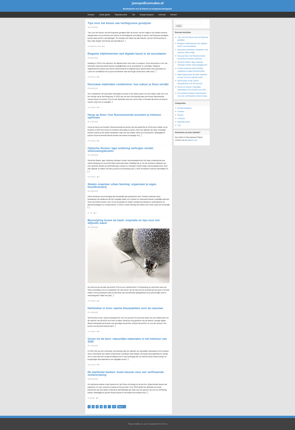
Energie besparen (147, 15)
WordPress (162, 424)
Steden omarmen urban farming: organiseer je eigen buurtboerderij (122, 185)
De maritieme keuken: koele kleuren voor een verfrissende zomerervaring (126, 373)
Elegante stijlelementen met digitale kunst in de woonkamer (127, 53)
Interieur (91, 15)
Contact (173, 15)
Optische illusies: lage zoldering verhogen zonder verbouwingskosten (120, 149)
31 (114, 406)
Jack (145, 424)
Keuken (92, 398)
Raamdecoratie (121, 15)
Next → (121, 406)
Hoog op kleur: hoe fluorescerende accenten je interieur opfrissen (124, 116)
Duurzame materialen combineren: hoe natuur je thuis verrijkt (128, 84)
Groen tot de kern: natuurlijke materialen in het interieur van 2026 (127, 340)
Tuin (133, 15)
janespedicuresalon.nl (148, 3)
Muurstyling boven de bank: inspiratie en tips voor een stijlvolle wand (124, 221)
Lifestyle (162, 15)
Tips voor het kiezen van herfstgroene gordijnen (119, 23)
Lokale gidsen (104, 15)
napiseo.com (192, 140)
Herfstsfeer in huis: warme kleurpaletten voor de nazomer (125, 308)
